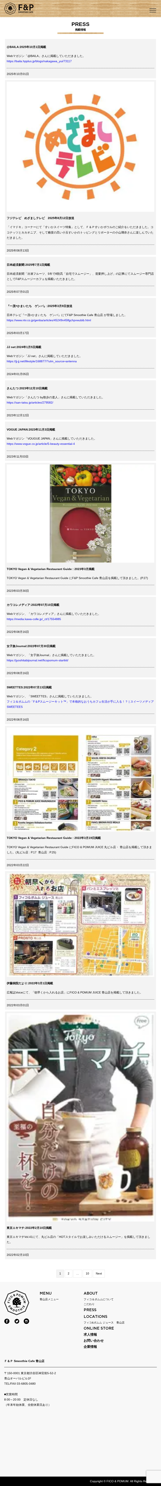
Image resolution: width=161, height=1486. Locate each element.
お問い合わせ (94, 1340)
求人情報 (90, 1334)
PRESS (90, 1310)
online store (99, 1328)
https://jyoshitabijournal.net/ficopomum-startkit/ (37, 660)
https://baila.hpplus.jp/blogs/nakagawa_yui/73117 (39, 61)
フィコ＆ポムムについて (99, 1299)
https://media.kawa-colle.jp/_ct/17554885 (34, 619)
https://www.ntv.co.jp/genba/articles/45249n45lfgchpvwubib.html (49, 320)
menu (46, 1293)
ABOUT (91, 1293)
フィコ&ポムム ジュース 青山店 (104, 1322)
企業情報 (90, 1346)
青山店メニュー (49, 1299)
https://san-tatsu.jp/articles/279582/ (30, 402)
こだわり (89, 1304)
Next (99, 1273)
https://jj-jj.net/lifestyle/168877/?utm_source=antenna (42, 361)
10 (87, 1273)
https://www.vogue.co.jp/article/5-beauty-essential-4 (41, 443)
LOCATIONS (95, 1316)
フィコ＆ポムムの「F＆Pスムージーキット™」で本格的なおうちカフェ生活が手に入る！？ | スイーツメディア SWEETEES (80, 704)
